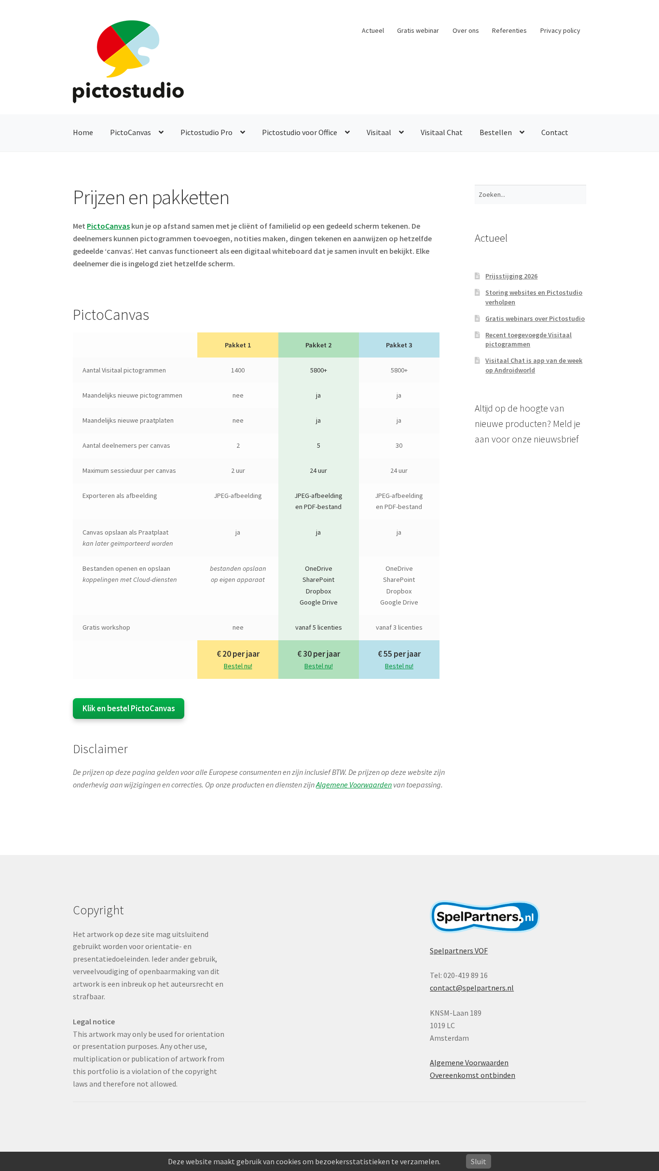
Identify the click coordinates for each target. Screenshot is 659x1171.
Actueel (373, 30)
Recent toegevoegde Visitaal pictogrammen (528, 340)
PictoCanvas (130, 132)
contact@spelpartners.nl (472, 987)
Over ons (466, 30)
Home (83, 132)
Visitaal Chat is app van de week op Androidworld (533, 365)
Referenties (509, 30)
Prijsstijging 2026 (511, 276)
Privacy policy (560, 30)
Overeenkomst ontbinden (472, 1075)
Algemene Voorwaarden (354, 784)
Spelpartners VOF (459, 950)
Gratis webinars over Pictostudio (535, 318)
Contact (554, 132)
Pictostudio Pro (206, 132)
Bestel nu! (238, 665)
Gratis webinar (418, 30)
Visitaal (379, 132)
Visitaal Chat (442, 132)
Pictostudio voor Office (299, 132)
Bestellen (496, 132)
